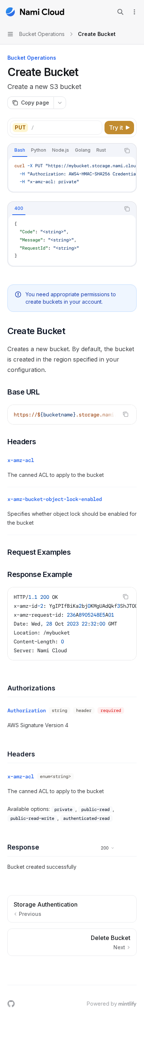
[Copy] (95, 127)
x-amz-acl (20, 460)
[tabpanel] (72, 174)
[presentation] (72, 174)
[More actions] (134, 12)
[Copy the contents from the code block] (127, 150)
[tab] (19, 150)
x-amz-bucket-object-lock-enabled (54, 499)
